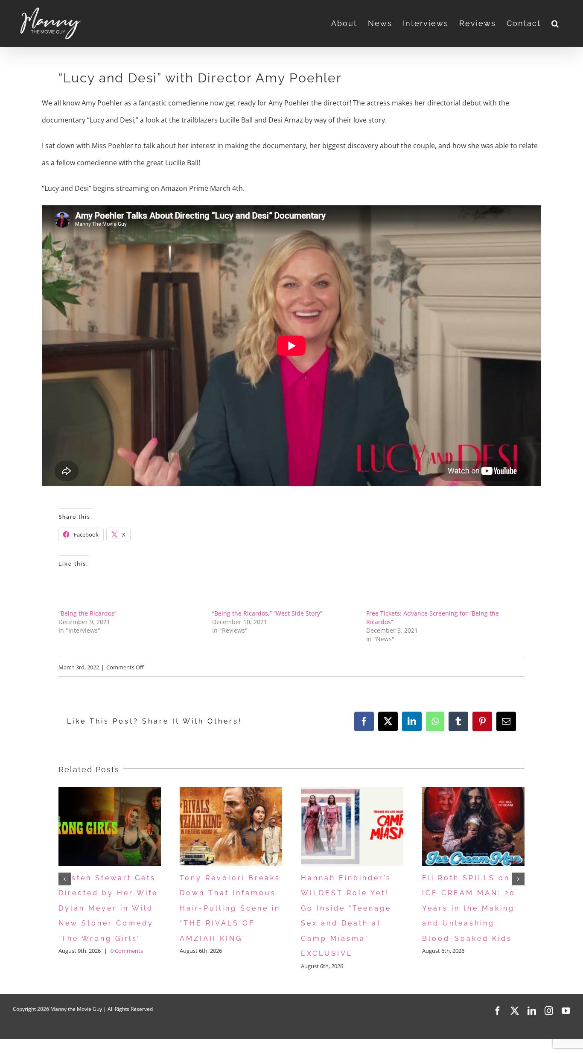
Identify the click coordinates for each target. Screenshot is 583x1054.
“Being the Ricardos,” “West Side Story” (267, 613)
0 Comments (127, 951)
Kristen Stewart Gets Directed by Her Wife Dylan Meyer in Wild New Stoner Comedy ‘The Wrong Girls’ (108, 908)
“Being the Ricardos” (87, 613)
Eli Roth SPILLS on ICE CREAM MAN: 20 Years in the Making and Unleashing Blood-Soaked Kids (469, 908)
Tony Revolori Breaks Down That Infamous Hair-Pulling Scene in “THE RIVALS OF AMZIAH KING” (230, 908)
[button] (555, 23)
